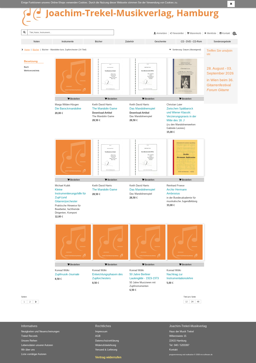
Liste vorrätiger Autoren (33, 354)
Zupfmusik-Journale (67, 274)
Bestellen (75, 98)
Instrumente (68, 41)
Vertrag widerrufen (108, 357)
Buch (26, 67)
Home (27, 49)
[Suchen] (24, 32)
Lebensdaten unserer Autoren (37, 345)
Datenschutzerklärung (107, 340)
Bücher (98, 41)
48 (198, 302)
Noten (37, 41)
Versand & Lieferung (106, 349)
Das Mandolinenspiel (142, 108)
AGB (97, 336)
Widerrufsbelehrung (105, 345)
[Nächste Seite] (36, 302)
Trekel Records (29, 336)
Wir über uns (28, 349)
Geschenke (160, 41)
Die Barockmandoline (68, 108)
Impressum (101, 331)
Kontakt (173, 349)
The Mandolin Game (104, 108)
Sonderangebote (222, 41)
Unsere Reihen (29, 340)
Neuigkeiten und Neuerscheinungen (40, 331)
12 (186, 302)
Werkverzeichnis (31, 70)
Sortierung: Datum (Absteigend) (186, 49)
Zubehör (129, 41)
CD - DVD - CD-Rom (191, 41)
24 (192, 302)
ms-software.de (206, 355)
